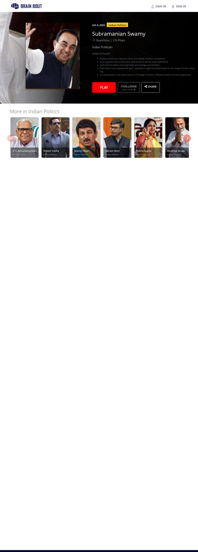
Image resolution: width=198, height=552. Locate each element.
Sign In (180, 6)
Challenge (129, 87)
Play (104, 87)
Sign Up (160, 6)
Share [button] (152, 86)
